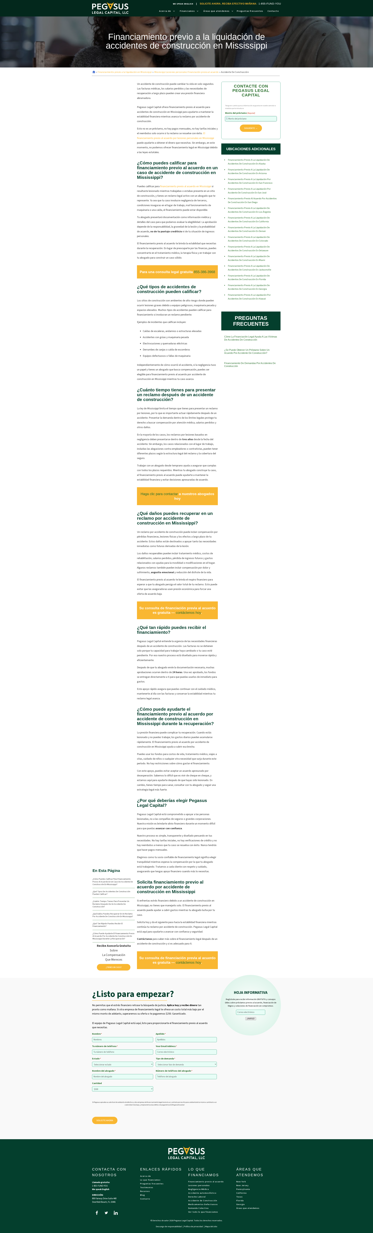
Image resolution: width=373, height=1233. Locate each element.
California (241, 1193)
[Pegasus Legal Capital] (110, 8)
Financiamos (187, 11)
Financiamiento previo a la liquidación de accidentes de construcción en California (249, 219)
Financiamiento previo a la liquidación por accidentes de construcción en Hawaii (249, 296)
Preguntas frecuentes (250, 11)
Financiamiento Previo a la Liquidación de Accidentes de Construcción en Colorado (249, 239)
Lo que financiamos (150, 1180)
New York (241, 1182)
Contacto (273, 11)
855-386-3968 (204, 272)
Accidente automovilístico (202, 1193)
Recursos (145, 1191)
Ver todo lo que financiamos (203, 1212)
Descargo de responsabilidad (169, 1226)
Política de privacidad (193, 1226)
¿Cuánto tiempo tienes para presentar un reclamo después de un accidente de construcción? (111, 904)
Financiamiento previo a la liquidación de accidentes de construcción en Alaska (249, 161)
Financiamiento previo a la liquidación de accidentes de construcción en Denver (249, 229)
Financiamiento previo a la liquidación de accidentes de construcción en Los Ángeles (249, 210)
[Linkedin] (115, 1213)
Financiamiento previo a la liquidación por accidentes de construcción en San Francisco (250, 181)
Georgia (240, 1204)
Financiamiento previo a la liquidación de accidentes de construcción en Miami (249, 258)
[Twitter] (106, 1213)
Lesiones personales (199, 1185)
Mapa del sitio (211, 1226)
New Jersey (242, 1185)
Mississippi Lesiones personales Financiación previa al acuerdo (186, 72)
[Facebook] (97, 1213)
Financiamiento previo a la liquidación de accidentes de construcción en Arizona (249, 171)
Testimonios (146, 1188)
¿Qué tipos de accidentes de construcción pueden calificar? (111, 893)
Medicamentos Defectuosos (203, 1204)
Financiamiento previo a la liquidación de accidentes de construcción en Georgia (249, 287)
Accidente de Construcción (202, 1201)
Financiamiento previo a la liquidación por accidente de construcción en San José (249, 190)
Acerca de (165, 11)
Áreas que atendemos (216, 11)
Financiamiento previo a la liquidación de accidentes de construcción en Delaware (249, 248)
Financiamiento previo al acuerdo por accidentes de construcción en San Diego (252, 200)
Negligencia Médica (198, 1189)
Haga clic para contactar (159, 494)
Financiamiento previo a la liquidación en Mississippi (125, 72)
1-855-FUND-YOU (269, 3)
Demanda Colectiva (198, 1208)
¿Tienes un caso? (114, 967)
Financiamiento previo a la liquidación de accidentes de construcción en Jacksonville (249, 267)
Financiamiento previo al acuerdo (206, 1182)
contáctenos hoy (188, 613)
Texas (239, 1197)
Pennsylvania (243, 1189)
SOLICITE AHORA (104, 1120)
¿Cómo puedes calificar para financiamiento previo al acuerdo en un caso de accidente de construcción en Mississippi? (113, 882)
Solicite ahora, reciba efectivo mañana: (228, 3)
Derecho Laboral (197, 1197)
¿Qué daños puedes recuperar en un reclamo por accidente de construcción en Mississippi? (113, 915)
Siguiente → (251, 128)
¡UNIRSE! (251, 1019)
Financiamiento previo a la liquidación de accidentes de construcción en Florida (249, 277)
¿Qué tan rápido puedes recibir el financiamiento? (108, 925)
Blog (142, 1195)
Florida (240, 1201)
